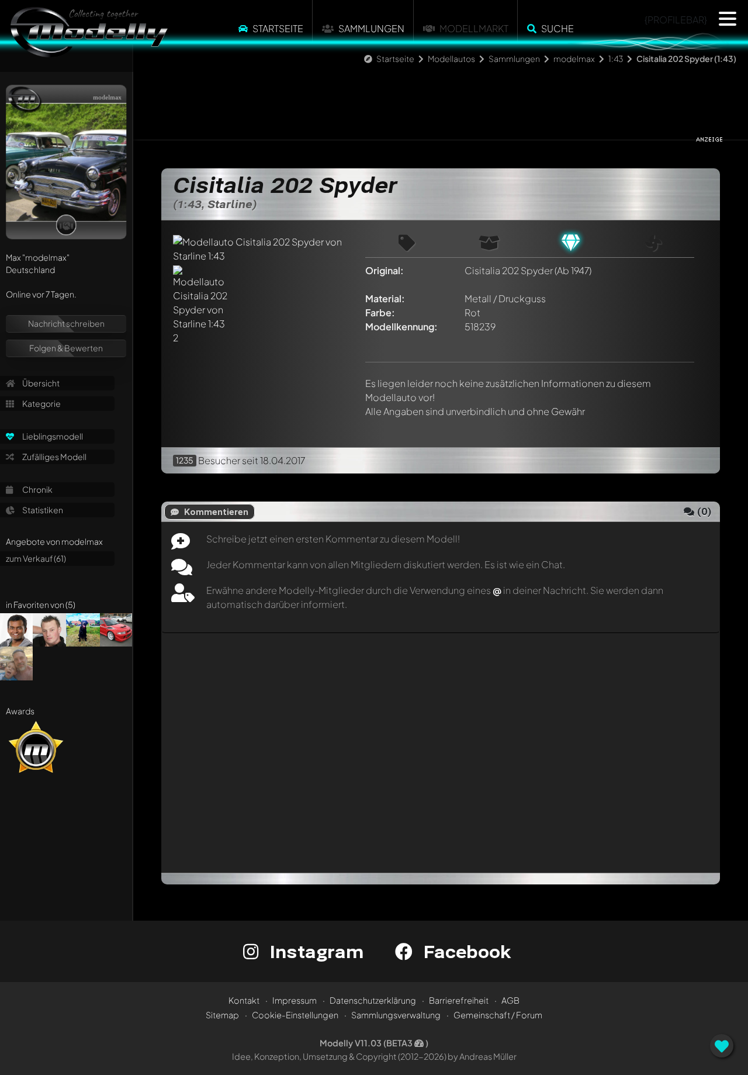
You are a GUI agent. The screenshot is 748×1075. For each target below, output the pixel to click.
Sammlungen (371, 28)
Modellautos (451, 58)
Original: (384, 270)
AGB (510, 1000)
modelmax (574, 58)
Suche (557, 28)
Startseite (277, 28)
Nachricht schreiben (66, 323)
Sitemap (222, 1015)
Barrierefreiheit (459, 1000)
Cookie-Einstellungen (295, 1015)
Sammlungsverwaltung (396, 1015)
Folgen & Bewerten (66, 348)
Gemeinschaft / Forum (497, 1015)
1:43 (615, 58)
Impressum (294, 1000)
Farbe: (380, 312)
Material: (385, 298)
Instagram (314, 951)
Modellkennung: (401, 326)
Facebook (464, 951)
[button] (727, 19)
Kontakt (243, 1000)
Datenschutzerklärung (373, 1000)
